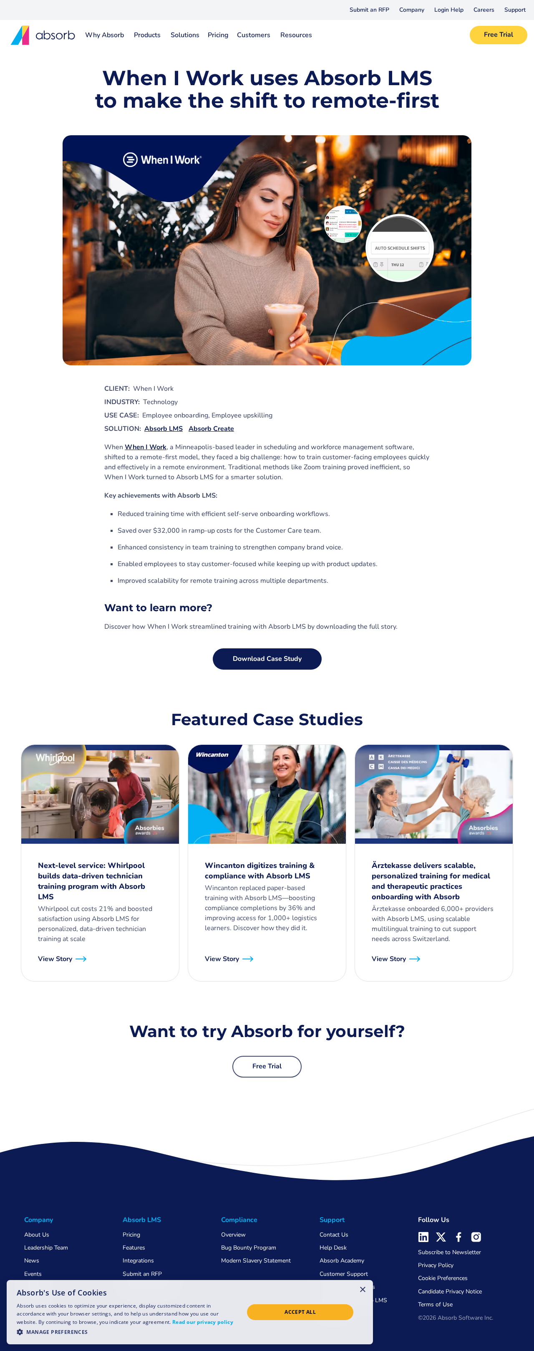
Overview (233, 1235)
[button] (411, 10)
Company (411, 10)
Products (147, 35)
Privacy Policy (435, 1265)
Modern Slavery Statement (256, 1261)
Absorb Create (211, 428)
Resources (296, 35)
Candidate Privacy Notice (450, 1291)
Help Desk (333, 1248)
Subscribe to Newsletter (449, 1252)
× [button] (362, 1289)
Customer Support (344, 1274)
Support (515, 10)
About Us (36, 1235)
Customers (253, 35)
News (31, 1261)
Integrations (138, 1261)
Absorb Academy (342, 1261)
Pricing (218, 35)
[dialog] (190, 1312)
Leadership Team (46, 1248)
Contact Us (334, 1235)
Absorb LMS (163, 428)
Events (33, 1274)
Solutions (185, 35)
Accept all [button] (300, 1312)
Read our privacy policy (202, 1322)
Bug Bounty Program (248, 1248)
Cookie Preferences (443, 1278)
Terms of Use (435, 1304)
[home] (40, 35)
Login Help (448, 10)
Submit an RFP (369, 10)
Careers (484, 10)
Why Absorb (104, 35)
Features (134, 1248)
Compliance (239, 1220)
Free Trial (498, 34)
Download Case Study (267, 658)
